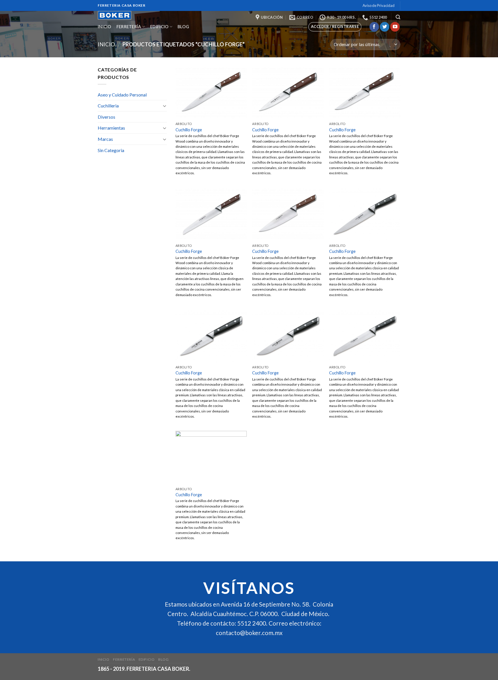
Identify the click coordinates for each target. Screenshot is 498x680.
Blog (183, 26)
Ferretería (128, 26)
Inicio (104, 26)
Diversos (106, 117)
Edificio (159, 26)
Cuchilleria (108, 105)
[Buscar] (398, 17)
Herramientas (111, 127)
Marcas (105, 139)
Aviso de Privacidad (379, 5)
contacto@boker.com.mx (249, 633)
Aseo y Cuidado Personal (122, 94)
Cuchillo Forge (189, 129)
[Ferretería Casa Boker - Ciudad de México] (122, 15)
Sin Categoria (111, 150)
